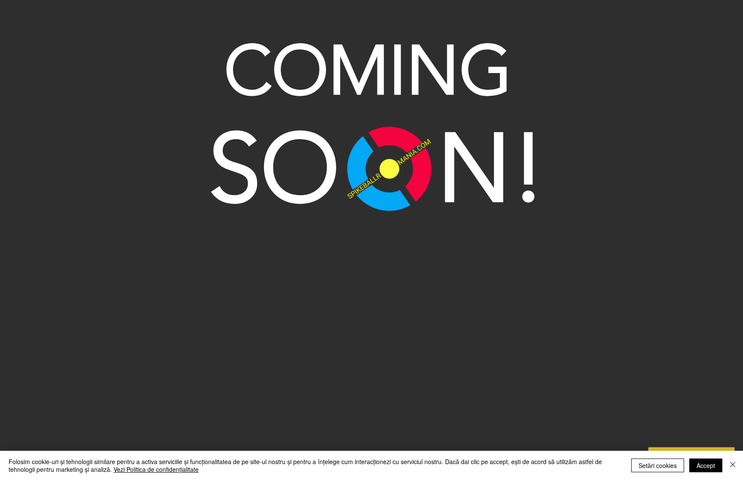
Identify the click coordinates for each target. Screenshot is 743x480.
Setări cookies (658, 465)
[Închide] (733, 465)
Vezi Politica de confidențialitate (156, 469)
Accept (706, 465)
